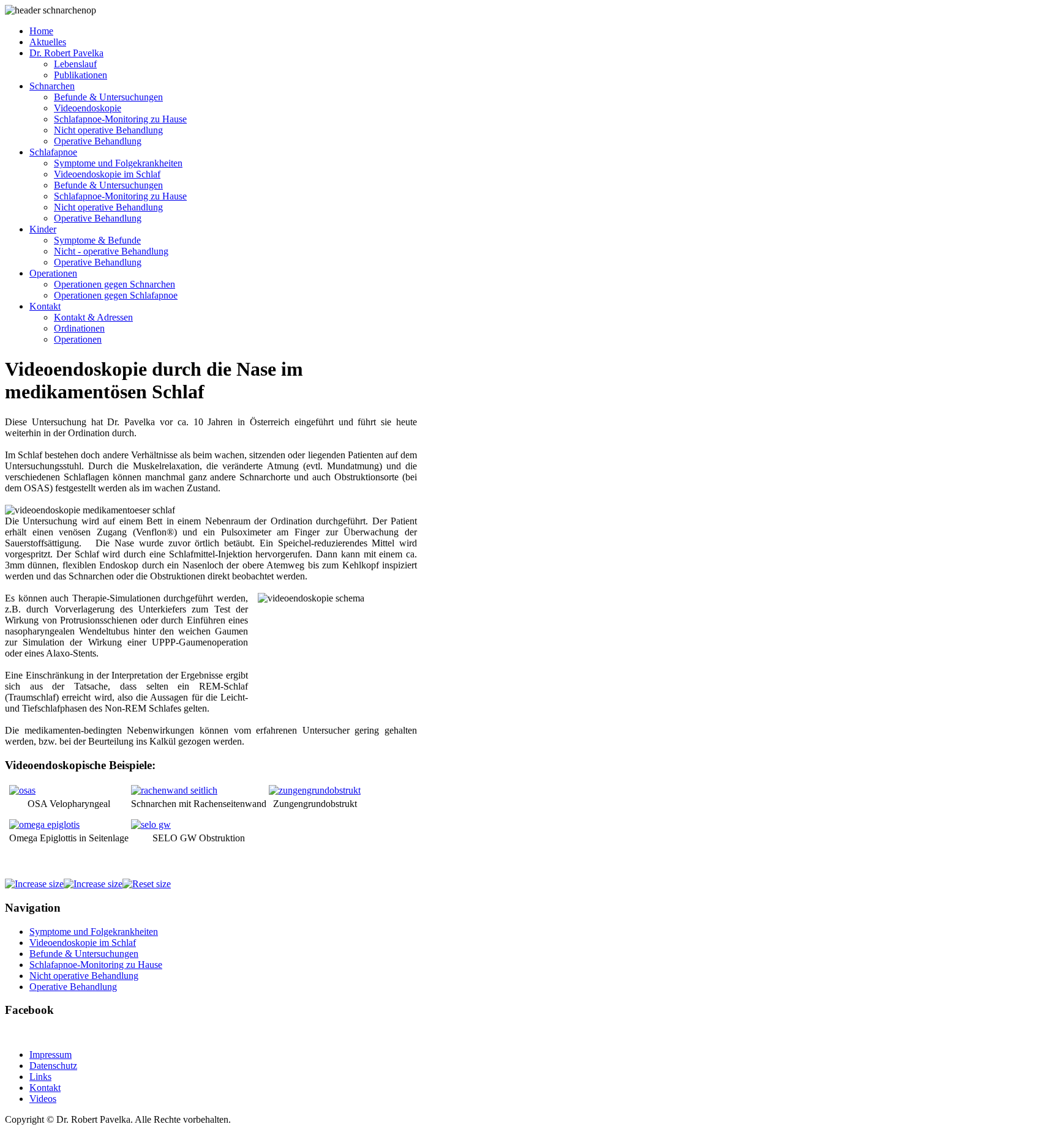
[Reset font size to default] (146, 884)
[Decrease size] (93, 884)
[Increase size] (34, 884)
